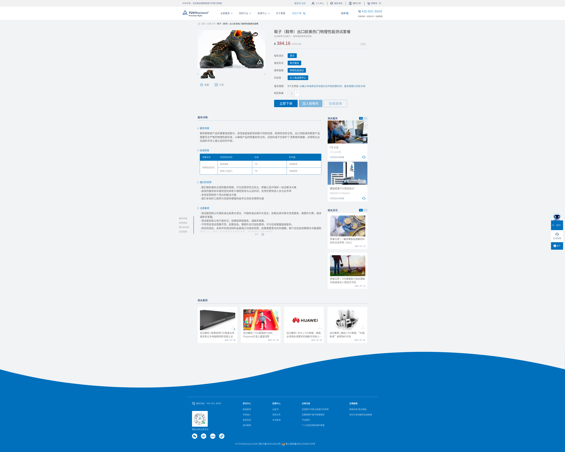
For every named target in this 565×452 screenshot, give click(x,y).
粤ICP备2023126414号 (270, 444)
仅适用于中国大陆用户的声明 (315, 409)
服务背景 (183, 218)
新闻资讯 (247, 409)
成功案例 (247, 425)
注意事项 (183, 231)
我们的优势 (184, 227)
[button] (198, 74)
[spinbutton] (293, 94)
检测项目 (183, 223)
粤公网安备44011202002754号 (300, 444)
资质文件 (276, 415)
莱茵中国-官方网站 (358, 409)
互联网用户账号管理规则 (313, 415)
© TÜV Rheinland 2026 (246, 444)
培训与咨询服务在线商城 (360, 415)
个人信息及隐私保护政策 (313, 425)
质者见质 (247, 420)
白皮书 (275, 409)
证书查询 (276, 420)
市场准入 (247, 415)
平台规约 (306, 420)
